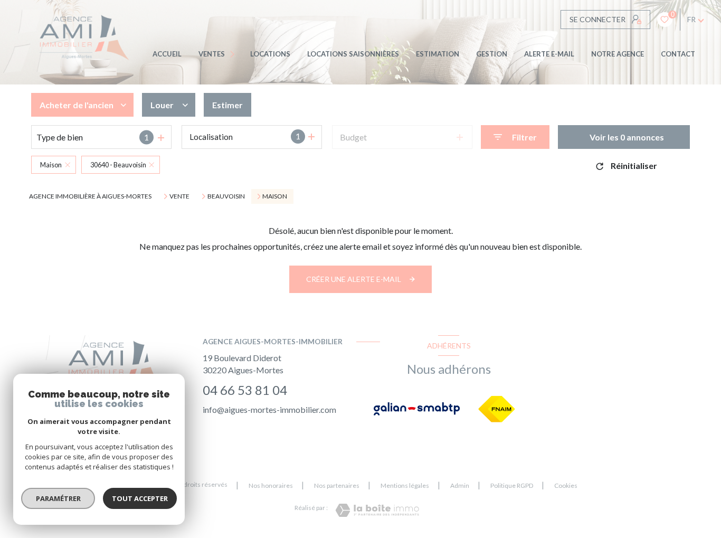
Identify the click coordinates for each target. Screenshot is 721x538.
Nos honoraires (271, 485)
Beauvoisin (226, 196)
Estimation (437, 54)
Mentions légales (405, 485)
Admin (459, 485)
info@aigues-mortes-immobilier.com (269, 409)
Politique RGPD (511, 485)
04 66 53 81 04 (245, 390)
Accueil (167, 54)
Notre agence (617, 54)
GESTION (491, 54)
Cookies (565, 485)
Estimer (227, 105)
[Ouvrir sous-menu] (234, 54)
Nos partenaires (336, 485)
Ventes (211, 54)
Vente (179, 196)
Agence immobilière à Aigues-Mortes (90, 196)
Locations (270, 54)
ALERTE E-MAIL (549, 54)
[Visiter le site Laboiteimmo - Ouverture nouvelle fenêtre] (377, 510)
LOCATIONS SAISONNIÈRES (353, 54)
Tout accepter (140, 498)
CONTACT (678, 54)
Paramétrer (58, 498)
